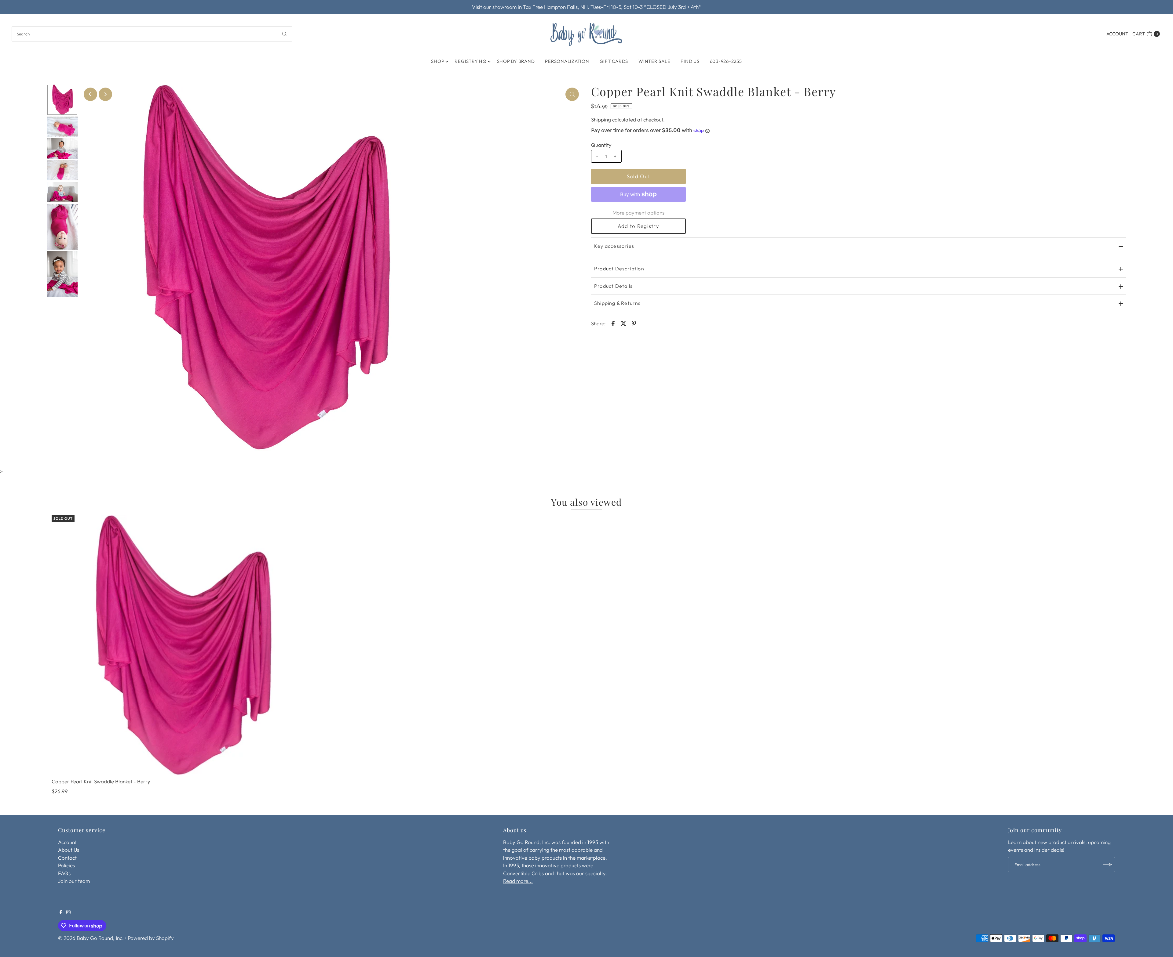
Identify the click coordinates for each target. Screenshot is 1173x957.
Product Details (613, 286)
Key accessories (614, 246)
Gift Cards (614, 61)
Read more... (518, 881)
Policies (66, 865)
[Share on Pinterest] (633, 322)
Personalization (567, 61)
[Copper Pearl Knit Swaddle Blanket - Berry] (182, 645)
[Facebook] (61, 912)
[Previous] (90, 94)
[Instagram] (68, 912)
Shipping (601, 119)
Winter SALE (654, 61)
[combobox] (152, 34)
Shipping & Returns (617, 303)
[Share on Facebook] (613, 322)
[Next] (105, 94)
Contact (67, 857)
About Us (68, 850)
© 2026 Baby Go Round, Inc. (91, 938)
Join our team (74, 881)
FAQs (64, 873)
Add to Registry (638, 226)
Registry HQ (470, 61)
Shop (437, 61)
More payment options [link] (638, 212)
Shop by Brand (516, 61)
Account (1117, 34)
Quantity (601, 145)
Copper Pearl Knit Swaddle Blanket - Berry (101, 781)
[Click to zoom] (572, 94)
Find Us (690, 61)
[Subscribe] (1107, 864)
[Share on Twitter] (623, 322)
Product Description (619, 268)
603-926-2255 (726, 61)
